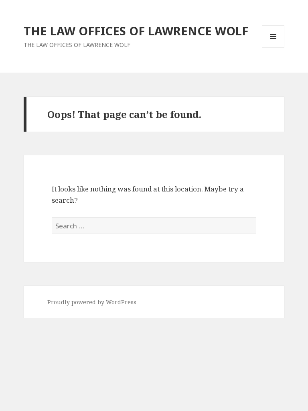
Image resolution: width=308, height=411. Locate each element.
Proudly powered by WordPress (91, 302)
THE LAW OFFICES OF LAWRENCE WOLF (136, 31)
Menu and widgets (273, 47)
